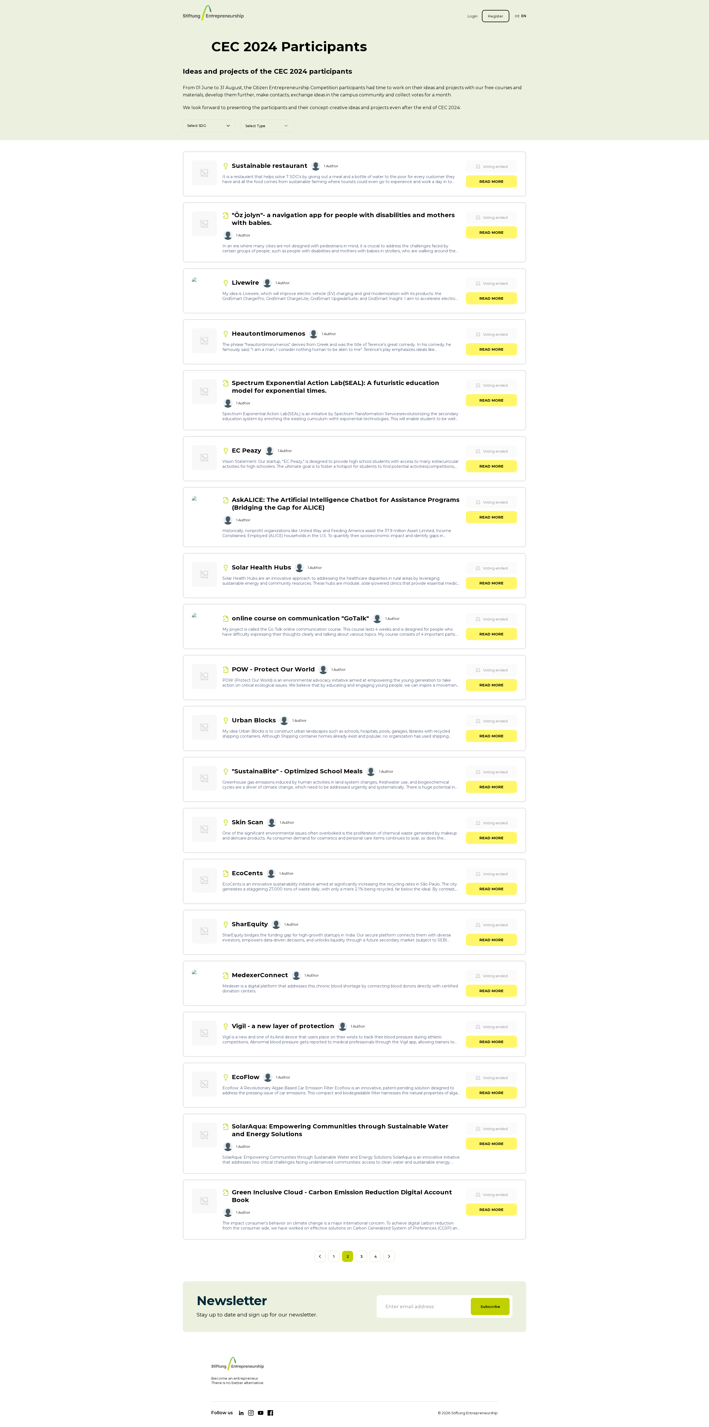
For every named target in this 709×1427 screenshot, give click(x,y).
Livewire (245, 282)
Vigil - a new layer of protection (283, 1026)
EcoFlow (246, 1077)
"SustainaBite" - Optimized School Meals (297, 771)
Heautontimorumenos (268, 333)
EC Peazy (246, 450)
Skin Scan (247, 822)
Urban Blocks (254, 720)
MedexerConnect (260, 975)
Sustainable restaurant (269, 166)
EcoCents (247, 873)
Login (472, 16)
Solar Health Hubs (261, 567)
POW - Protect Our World (273, 669)
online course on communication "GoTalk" (300, 618)
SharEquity (250, 924)
